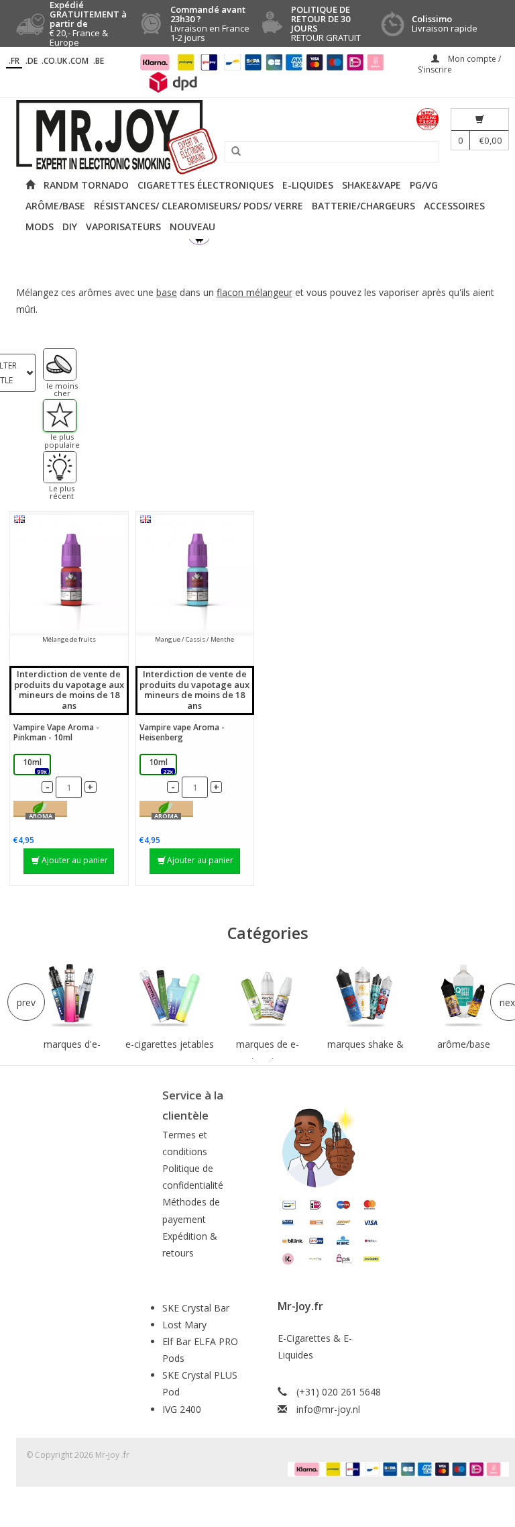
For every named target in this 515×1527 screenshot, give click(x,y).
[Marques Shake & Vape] (365, 996)
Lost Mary (184, 1324)
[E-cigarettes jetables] (169, 996)
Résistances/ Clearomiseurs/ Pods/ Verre (198, 205)
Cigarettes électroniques (205, 185)
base (166, 292)
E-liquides (307, 185)
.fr (14, 60)
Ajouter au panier (75, 860)
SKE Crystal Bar (195, 1307)
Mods (39, 226)
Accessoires (454, 205)
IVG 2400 (181, 1409)
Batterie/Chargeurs (363, 205)
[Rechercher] (231, 151)
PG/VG (424, 185)
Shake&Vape (371, 185)
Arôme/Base (55, 205)
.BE (98, 60)
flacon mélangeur (254, 292)
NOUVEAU (192, 226)
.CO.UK (54, 60)
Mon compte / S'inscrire (459, 64)
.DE (31, 60)
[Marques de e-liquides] (267, 996)
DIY (69, 226)
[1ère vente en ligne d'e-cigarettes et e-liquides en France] (257, 137)
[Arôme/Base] (463, 996)
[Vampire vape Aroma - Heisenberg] (195, 573)
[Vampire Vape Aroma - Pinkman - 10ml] (69, 573)
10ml (35, 765)
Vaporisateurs (123, 226)
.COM (78, 60)
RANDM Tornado (86, 185)
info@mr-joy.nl (328, 1409)
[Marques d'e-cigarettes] (71, 996)
